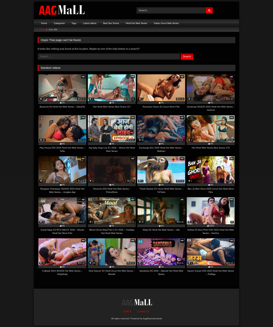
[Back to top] (263, 318)
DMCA (127, 311)
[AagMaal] (136, 303)
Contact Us (143, 311)
